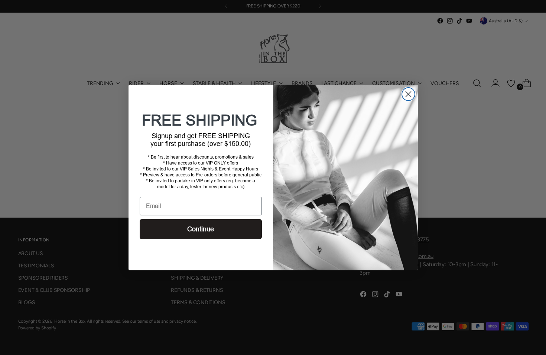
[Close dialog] (408, 94)
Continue (200, 229)
